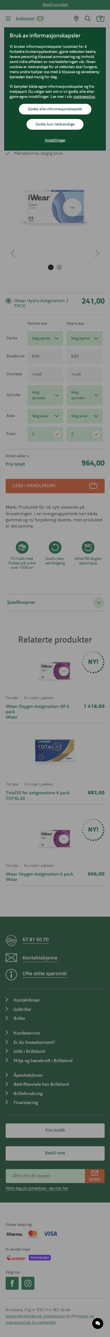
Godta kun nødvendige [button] (55, 124)
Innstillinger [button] (55, 140)
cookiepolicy (84, 97)
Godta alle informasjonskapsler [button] (55, 109)
